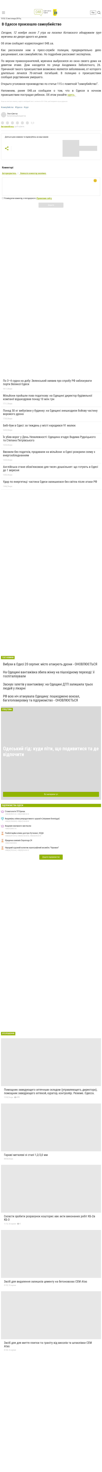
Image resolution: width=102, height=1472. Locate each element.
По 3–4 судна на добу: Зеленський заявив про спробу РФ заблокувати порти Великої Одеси (47, 382)
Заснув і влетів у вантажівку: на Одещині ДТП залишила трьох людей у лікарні (48, 686)
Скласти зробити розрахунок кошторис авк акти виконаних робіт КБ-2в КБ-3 (49, 1218)
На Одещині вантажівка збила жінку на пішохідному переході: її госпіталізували (48, 674)
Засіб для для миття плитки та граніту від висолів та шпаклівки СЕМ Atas (48, 1344)
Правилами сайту (44, 198)
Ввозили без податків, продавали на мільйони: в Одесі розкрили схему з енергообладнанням (49, 453)
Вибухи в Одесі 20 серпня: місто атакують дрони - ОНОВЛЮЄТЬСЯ (50, 664)
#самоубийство (7, 107)
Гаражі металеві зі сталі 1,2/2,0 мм (26, 1155)
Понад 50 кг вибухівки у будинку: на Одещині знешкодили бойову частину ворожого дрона (50, 412)
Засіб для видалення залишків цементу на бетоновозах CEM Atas (45, 1281)
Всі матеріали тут (51, 794)
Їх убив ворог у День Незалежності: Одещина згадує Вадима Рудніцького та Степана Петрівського (49, 438)
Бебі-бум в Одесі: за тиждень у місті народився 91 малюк (39, 425)
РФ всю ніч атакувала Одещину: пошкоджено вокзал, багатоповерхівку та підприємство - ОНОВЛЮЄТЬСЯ (41, 698)
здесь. (71, 94)
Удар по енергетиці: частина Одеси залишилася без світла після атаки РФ (50, 481)
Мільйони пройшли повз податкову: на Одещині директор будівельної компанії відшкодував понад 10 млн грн (47, 397)
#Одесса (18, 107)
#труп (26, 107)
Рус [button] (93, 12)
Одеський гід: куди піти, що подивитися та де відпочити (51, 751)
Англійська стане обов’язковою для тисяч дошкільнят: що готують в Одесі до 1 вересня (50, 468)
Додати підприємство (51, 857)
